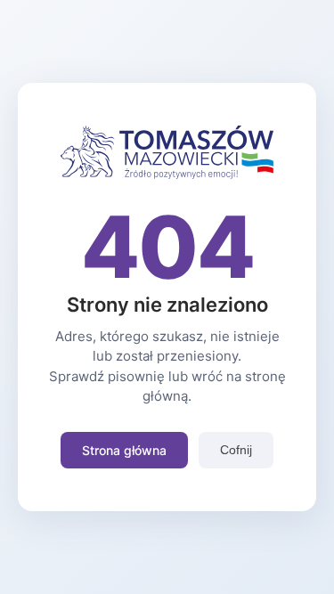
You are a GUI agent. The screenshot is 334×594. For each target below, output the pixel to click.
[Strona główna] (167, 174)
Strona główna (124, 450)
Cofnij (236, 450)
